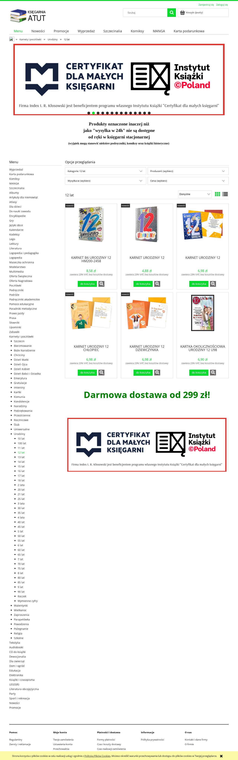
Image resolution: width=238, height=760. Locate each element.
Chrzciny (19, 355)
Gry (11, 220)
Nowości (14, 703)
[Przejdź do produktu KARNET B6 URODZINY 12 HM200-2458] (91, 229)
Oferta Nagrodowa (20, 281)
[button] (101, 284)
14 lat (21, 461)
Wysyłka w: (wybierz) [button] (79, 180)
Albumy (14, 192)
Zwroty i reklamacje (20, 744)
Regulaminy (15, 739)
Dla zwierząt (17, 661)
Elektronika (16, 675)
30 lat (21, 508)
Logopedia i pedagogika (24, 253)
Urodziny (19, 434)
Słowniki (14, 322)
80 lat (21, 577)
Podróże (14, 295)
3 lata (21, 503)
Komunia (19, 397)
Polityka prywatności (152, 739)
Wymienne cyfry (28, 601)
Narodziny (20, 406)
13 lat (21, 457)
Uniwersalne (22, 429)
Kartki (17, 392)
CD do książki (17, 652)
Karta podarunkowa (21, 174)
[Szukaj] (171, 12)
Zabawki (14, 332)
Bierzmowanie (23, 346)
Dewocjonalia (17, 656)
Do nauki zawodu (20, 211)
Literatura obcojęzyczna (24, 689)
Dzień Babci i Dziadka (27, 373)
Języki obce (16, 225)
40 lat (21, 522)
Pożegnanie (21, 628)
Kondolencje (21, 401)
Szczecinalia (16, 188)
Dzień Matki (21, 359)
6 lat (20, 545)
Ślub (17, 424)
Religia (18, 633)
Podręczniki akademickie (24, 299)
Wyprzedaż (16, 169)
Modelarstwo (17, 267)
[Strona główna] (27, 15)
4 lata (21, 517)
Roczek (22, 596)
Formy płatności (106, 739)
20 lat (21, 489)
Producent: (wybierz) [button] (161, 171)
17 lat (21, 475)
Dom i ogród (17, 666)
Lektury (13, 243)
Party (12, 693)
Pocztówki (15, 285)
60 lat (21, 550)
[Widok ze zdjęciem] (217, 194)
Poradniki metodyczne (23, 308)
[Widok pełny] (225, 194)
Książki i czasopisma (22, 680)
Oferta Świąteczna (20, 276)
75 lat (21, 568)
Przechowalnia (61, 749)
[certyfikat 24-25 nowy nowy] (147, 444)
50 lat (21, 536)
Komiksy (14, 179)
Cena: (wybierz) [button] (158, 180)
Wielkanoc (20, 610)
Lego (12, 239)
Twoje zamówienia (63, 739)
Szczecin (19, 341)
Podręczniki (16, 290)
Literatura (15, 248)
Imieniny (19, 387)
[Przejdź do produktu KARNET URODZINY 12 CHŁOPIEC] (91, 318)
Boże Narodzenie (24, 350)
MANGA (14, 183)
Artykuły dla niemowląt (23, 197)
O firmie (189, 744)
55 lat (21, 540)
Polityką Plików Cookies (97, 756)
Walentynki (21, 605)
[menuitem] (18, 31)
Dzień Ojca (20, 364)
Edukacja (14, 670)
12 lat (21, 452)
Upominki (15, 327)
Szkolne (18, 638)
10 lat (21, 438)
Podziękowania (23, 410)
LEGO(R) (14, 684)
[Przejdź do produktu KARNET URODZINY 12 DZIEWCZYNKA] (146, 318)
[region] (119, 79)
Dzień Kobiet (22, 369)
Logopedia (15, 257)
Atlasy (13, 202)
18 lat (21, 480)
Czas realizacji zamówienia (111, 749)
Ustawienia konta (62, 744)
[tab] (88, 113)
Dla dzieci (15, 206)
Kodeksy (14, 234)
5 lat (20, 531)
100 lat (22, 443)
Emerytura (20, 378)
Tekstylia (14, 642)
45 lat (21, 526)
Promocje (15, 707)
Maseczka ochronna (21, 262)
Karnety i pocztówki (21, 336)
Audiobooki (16, 647)
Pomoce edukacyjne (21, 304)
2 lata (21, 485)
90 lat (21, 591)
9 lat (20, 587)
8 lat (20, 573)
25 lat (21, 499)
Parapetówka (22, 619)
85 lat (21, 582)
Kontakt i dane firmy (196, 739)
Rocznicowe (21, 420)
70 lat (21, 564)
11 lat (21, 448)
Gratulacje (20, 383)
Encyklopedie (17, 216)
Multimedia (16, 271)
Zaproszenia (21, 615)
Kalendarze (16, 230)
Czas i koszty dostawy (109, 744)
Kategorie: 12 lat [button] (76, 171)
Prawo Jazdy (16, 313)
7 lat (20, 559)
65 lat (21, 554)
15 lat (21, 466)
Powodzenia (21, 624)
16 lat (21, 471)
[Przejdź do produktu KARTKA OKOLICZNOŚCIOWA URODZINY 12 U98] (202, 318)
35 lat (21, 513)
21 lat (21, 494)
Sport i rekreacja (19, 698)
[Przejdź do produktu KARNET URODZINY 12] (146, 229)
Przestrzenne (22, 415)
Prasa (12, 318)
